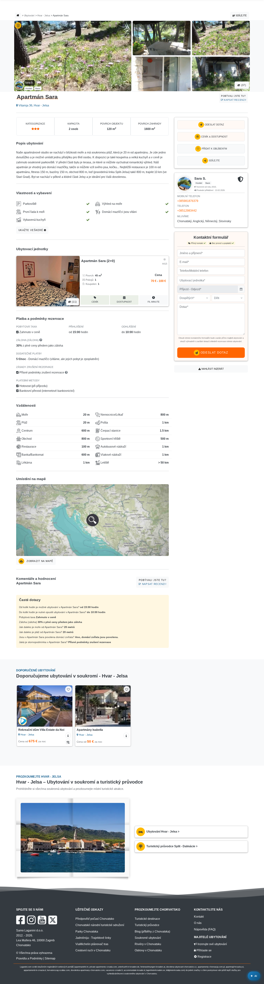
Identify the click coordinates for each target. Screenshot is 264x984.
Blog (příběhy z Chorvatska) (152, 931)
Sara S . (29, 82)
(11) (74, 301)
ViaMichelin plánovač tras (91, 944)
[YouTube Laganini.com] (42, 920)
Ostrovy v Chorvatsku (148, 950)
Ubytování (29, 15)
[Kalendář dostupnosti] (68, 742)
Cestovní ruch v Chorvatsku (92, 950)
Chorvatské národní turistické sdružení (99, 925)
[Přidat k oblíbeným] (68, 689)
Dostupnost (124, 302)
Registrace (204, 956)
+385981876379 (187, 200)
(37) (243, 85)
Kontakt (199, 916)
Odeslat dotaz (214, 124)
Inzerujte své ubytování (212, 944)
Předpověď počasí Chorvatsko (94, 918)
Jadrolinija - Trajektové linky (93, 937)
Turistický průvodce (147, 925)
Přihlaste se (204, 950)
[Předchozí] (23, 706)
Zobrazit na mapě (39, 561)
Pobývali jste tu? (233, 98)
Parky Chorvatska (86, 931)
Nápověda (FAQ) (205, 929)
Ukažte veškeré (31, 230)
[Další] (66, 706)
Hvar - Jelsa (43, 15)
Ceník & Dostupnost (214, 136)
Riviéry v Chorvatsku (148, 944)
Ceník (95, 302)
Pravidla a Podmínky (29, 958)
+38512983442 (187, 210)
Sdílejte (241, 15)
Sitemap (50, 958)
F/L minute (153, 302)
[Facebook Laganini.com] (20, 920)
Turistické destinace (147, 918)
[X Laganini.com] (52, 920)
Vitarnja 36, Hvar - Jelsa (33, 105)
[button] (92, 520)
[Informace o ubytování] (68, 735)
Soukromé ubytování (148, 937)
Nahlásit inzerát (212, 369)
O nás (198, 922)
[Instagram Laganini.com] (31, 920)
